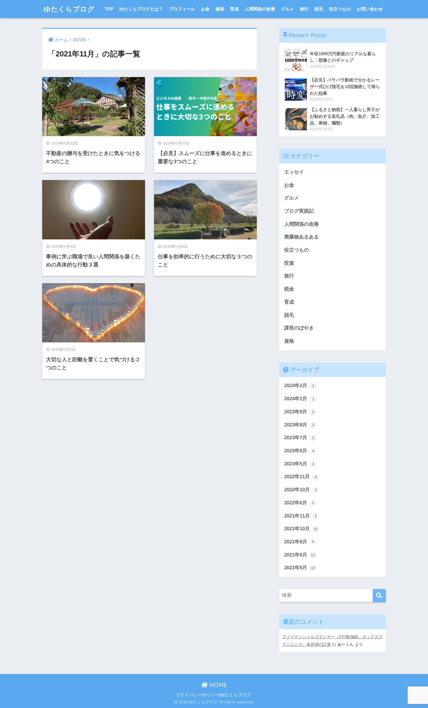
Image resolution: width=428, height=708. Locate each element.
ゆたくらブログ (69, 9)
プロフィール (182, 8)
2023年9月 (299, 412)
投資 (289, 263)
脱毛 (318, 8)
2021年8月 (299, 542)
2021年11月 (300, 516)
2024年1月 (299, 398)
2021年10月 (301, 528)
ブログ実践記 (299, 211)
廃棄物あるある (301, 237)
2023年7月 (299, 437)
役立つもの (340, 8)
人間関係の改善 (260, 8)
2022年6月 (299, 503)
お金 (205, 8)
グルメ (287, 8)
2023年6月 (299, 450)
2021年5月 (299, 567)
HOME (217, 685)
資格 (219, 8)
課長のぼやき (299, 328)
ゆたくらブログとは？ (141, 8)
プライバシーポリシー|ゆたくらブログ (213, 695)
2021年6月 (299, 555)
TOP (109, 8)
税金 (289, 289)
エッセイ (294, 172)
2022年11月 (300, 476)
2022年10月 (300, 489)
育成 (234, 8)
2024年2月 (299, 385)
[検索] (379, 595)
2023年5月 (299, 464)
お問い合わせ (370, 8)
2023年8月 (299, 425)
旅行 (304, 8)
